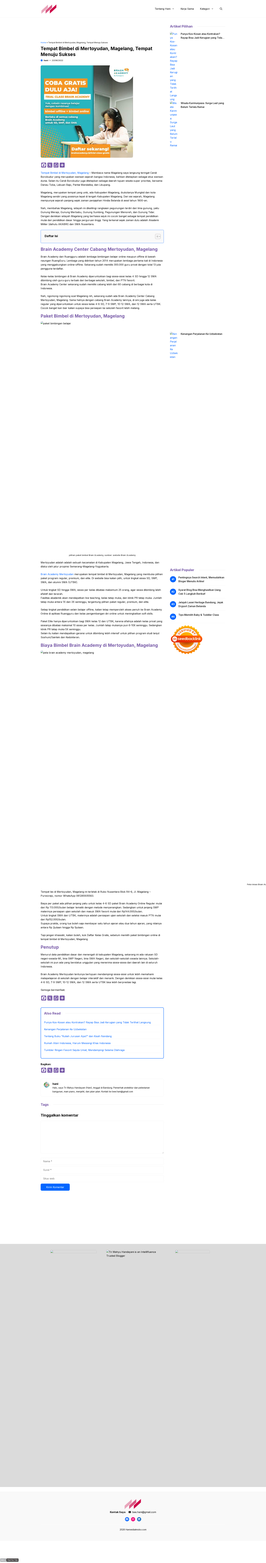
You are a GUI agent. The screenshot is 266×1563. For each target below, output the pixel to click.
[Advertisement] (102, 32)
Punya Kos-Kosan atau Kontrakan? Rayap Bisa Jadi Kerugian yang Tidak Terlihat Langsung (97, 1022)
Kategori (205, 8)
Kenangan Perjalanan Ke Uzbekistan (65, 1029)
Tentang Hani (162, 8)
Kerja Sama (187, 8)
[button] (221, 9)
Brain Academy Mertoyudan (57, 574)
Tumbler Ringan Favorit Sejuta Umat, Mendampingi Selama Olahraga (84, 1050)
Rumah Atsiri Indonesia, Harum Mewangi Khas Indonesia (77, 1043)
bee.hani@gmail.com (144, 1512)
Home (43, 42)
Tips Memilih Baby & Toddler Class (198, 614)
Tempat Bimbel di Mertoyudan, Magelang (65, 172)
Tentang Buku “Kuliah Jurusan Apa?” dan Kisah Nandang (78, 1036)
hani (46, 60)
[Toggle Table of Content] (156, 236)
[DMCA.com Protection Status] (9, 1561)
